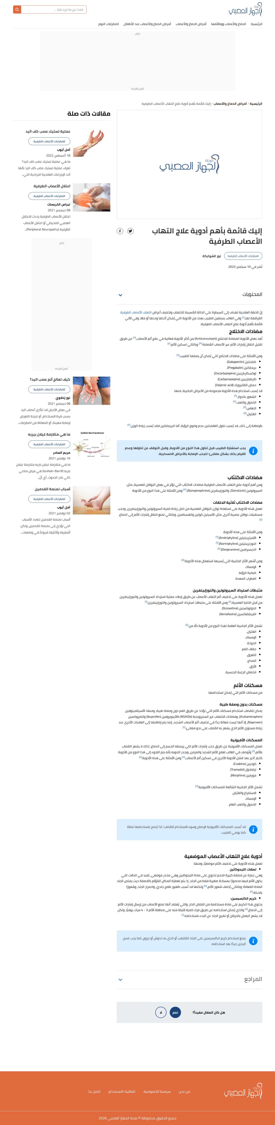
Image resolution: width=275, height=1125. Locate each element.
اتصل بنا (94, 1091)
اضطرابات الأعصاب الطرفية (243, 256)
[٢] (134, 337)
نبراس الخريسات (58, 204)
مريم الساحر (61, 453)
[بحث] (17, 9)
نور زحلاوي (63, 398)
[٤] (168, 343)
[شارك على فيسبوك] (120, 231)
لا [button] (161, 1012)
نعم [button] (175, 1012)
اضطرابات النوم (108, 24)
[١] (243, 317)
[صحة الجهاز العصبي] (245, 9)
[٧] (183, 757)
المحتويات (252, 294)
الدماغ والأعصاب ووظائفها (228, 24)
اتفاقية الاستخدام (122, 1091)
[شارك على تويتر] (130, 231)
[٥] (244, 407)
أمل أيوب (63, 150)
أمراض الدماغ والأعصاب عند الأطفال (147, 24)
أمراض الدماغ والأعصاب (191, 24)
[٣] (200, 343)
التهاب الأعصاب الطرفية (136, 312)
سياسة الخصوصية (157, 1091)
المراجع (253, 979)
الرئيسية (256, 24)
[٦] (217, 536)
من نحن (184, 1091)
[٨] (205, 885)
